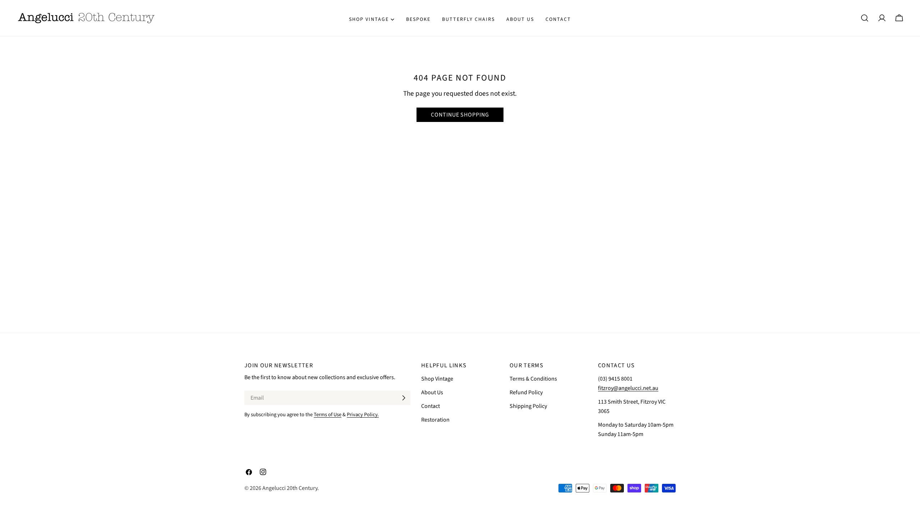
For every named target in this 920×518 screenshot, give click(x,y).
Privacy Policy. (363, 414)
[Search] (864, 18)
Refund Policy (526, 392)
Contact (430, 406)
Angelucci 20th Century (289, 488)
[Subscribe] (403, 398)
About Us (432, 392)
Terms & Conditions (533, 379)
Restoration (435, 420)
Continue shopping (460, 115)
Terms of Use (327, 414)
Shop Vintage (437, 379)
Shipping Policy (528, 406)
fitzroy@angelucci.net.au (628, 388)
